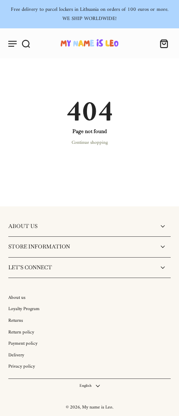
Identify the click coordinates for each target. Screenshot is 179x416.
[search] (26, 43)
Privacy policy (21, 366)
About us (16, 298)
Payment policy (22, 344)
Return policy (21, 332)
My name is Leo (97, 407)
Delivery (16, 355)
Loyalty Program (24, 309)
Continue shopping (90, 142)
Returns (15, 321)
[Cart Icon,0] (161, 43)
